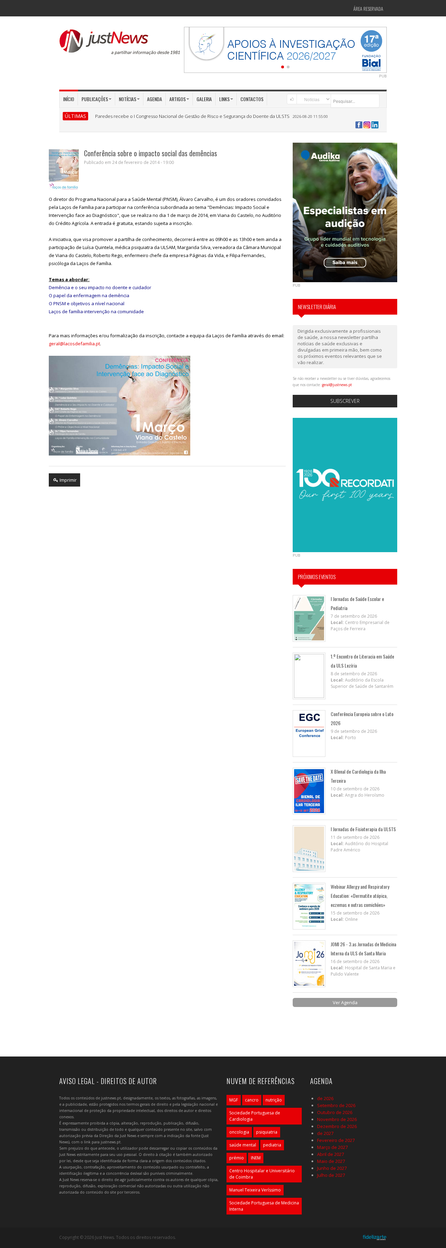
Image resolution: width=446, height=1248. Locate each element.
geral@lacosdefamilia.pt (74, 343)
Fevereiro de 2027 (336, 1140)
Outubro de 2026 (334, 1112)
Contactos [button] (251, 99)
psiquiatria (266, 1132)
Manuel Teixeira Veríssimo (255, 1190)
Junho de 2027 (332, 1168)
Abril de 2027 (330, 1154)
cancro (252, 1100)
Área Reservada (368, 8)
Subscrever (345, 401)
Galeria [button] (204, 99)
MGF (233, 1100)
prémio (236, 1158)
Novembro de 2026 (337, 1119)
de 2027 (325, 1133)
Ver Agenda (345, 1002)
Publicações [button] (95, 99)
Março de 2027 (332, 1147)
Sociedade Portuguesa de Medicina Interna (264, 1206)
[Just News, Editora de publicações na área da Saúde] (120, 45)
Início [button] (68, 99)
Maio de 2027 (331, 1161)
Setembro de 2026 (336, 1105)
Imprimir (68, 480)
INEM (256, 1158)
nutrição (274, 1100)
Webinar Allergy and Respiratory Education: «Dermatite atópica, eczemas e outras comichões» (360, 895)
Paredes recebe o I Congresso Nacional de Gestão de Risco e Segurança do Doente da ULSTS (192, 116)
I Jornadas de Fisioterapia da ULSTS (363, 829)
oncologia (239, 1132)
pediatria (272, 1145)
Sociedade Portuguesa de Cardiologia (254, 1116)
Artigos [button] (177, 99)
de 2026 (325, 1098)
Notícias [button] (127, 99)
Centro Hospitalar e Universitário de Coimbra (262, 1174)
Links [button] (224, 99)
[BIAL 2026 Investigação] (285, 49)
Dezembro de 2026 (337, 1126)
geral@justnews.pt (337, 384)
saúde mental (242, 1145)
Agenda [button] (154, 99)
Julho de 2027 (331, 1175)
